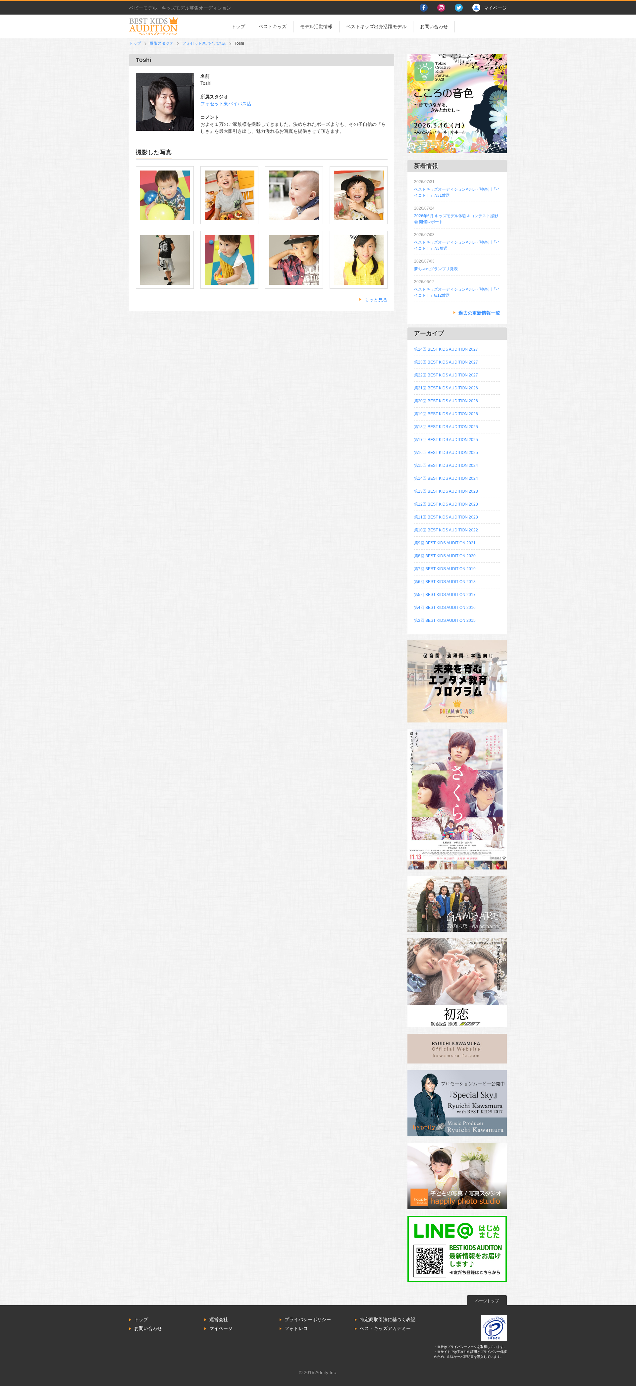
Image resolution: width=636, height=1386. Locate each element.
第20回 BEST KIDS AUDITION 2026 (446, 401)
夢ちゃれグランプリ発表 (436, 269)
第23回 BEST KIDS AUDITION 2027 (446, 362)
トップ (238, 26)
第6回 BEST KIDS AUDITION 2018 (445, 581)
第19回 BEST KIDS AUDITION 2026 (446, 414)
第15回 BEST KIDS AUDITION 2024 (446, 465)
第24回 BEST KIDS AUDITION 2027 (446, 349)
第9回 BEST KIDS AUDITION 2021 (445, 543)
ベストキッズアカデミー (385, 1328)
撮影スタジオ (162, 43)
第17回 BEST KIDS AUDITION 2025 (446, 439)
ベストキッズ (273, 26)
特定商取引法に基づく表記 (387, 1319)
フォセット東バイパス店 (204, 43)
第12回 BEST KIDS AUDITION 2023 (446, 504)
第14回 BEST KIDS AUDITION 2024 (446, 478)
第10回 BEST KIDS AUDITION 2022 (446, 530)
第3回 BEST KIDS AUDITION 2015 (445, 620)
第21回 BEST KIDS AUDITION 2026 (446, 388)
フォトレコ (296, 1328)
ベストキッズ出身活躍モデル (376, 26)
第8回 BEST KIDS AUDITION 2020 (445, 556)
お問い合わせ (434, 26)
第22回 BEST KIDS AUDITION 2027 (446, 375)
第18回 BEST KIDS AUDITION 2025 (446, 426)
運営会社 (218, 1319)
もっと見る (376, 299)
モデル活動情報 (316, 26)
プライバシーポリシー (308, 1319)
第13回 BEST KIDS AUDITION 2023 (446, 491)
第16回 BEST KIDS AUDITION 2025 (446, 452)
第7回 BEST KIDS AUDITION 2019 (445, 569)
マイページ (221, 1328)
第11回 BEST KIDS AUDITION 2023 (446, 517)
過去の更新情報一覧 (479, 313)
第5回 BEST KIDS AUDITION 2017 (445, 594)
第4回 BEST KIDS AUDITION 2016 (445, 607)
